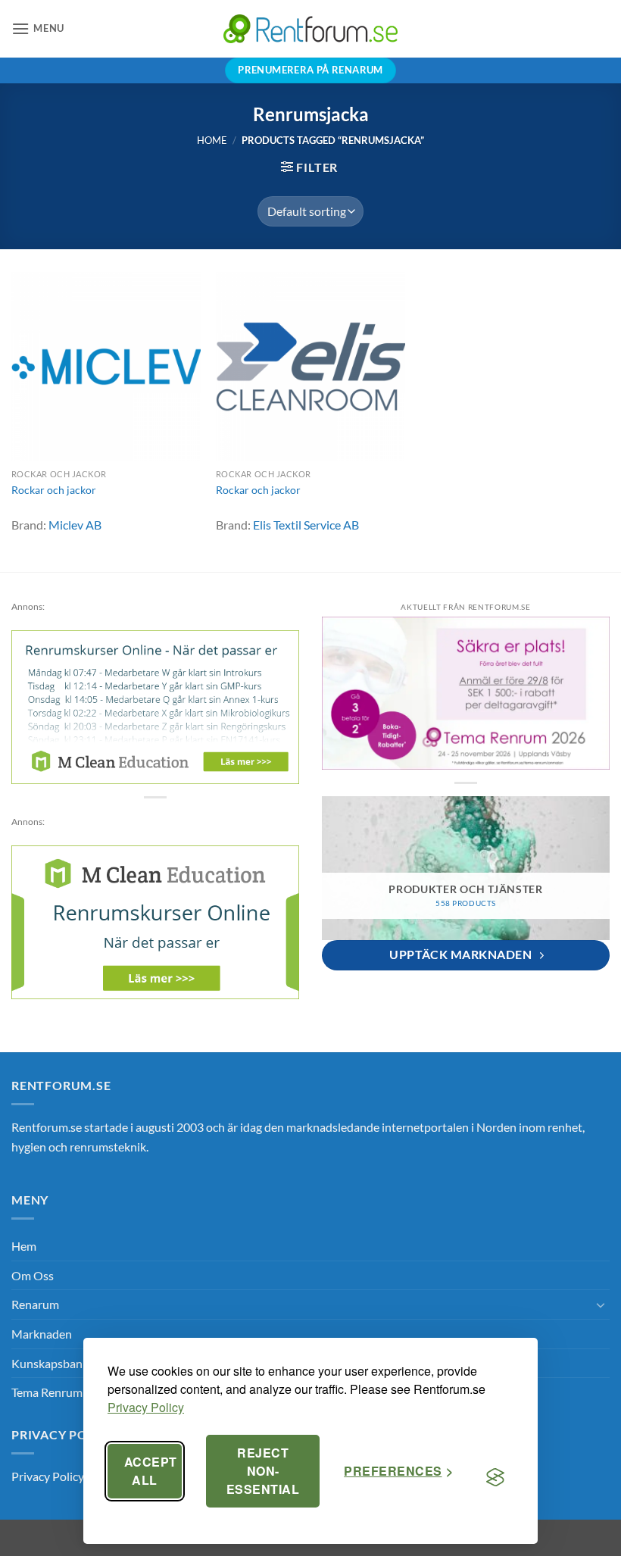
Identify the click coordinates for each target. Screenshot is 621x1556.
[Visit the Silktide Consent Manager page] (495, 1477)
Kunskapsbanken (56, 1363)
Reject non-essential (262, 1471)
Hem (23, 1246)
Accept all (150, 1471)
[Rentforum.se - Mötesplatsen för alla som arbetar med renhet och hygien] (310, 28)
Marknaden (41, 1333)
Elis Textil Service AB (306, 524)
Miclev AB (74, 524)
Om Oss (32, 1275)
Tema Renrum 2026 (61, 1392)
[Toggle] (600, 1304)
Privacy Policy (146, 1407)
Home (212, 140)
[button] (37, 28)
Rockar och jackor (53, 489)
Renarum (35, 1304)
